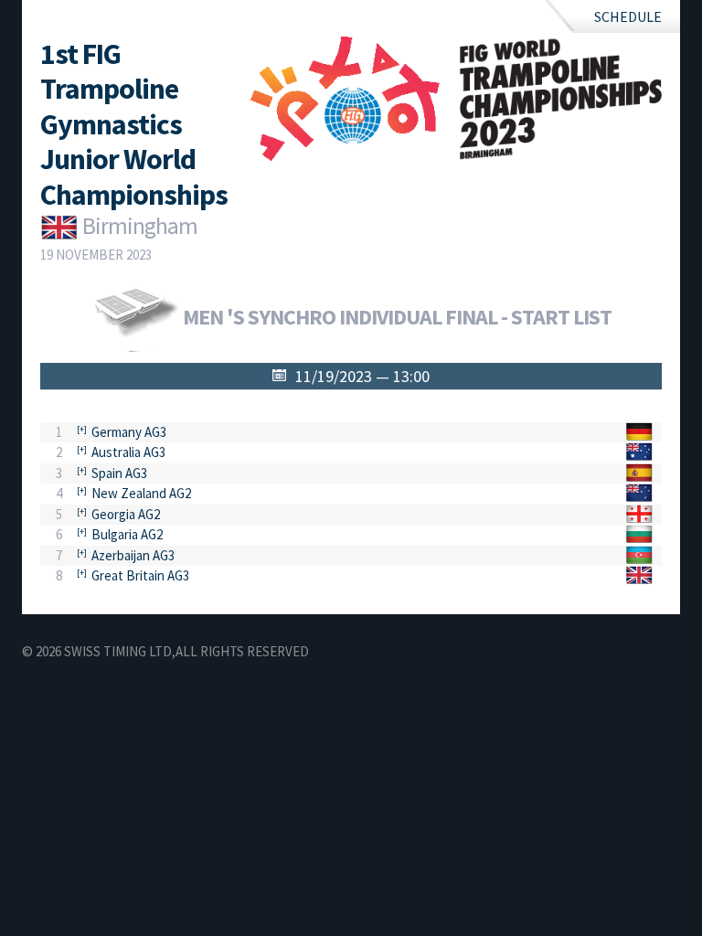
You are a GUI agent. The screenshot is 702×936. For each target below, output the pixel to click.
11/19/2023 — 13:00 (362, 376)
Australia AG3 (128, 452)
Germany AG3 (128, 432)
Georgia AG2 (125, 514)
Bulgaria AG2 (127, 534)
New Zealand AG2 (141, 493)
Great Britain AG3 (140, 575)
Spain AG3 (119, 473)
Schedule (628, 16)
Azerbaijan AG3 (133, 555)
